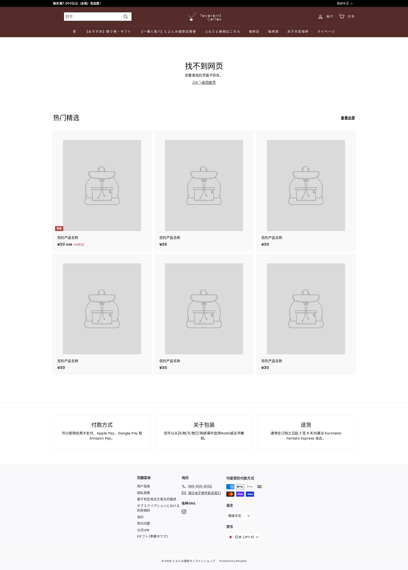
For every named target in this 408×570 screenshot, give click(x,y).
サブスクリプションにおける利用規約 (158, 508)
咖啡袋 (273, 31)
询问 (140, 517)
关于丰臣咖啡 (298, 31)
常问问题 (143, 523)
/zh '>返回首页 (204, 82)
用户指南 (143, 486)
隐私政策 (143, 493)
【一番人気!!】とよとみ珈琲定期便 (168, 31)
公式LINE (143, 530)
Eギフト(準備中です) (152, 536)
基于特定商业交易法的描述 (156, 499)
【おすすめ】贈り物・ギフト (108, 31)
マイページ (326, 31)
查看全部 (348, 117)
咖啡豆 (254, 31)
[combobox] (98, 16)
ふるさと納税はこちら (223, 31)
